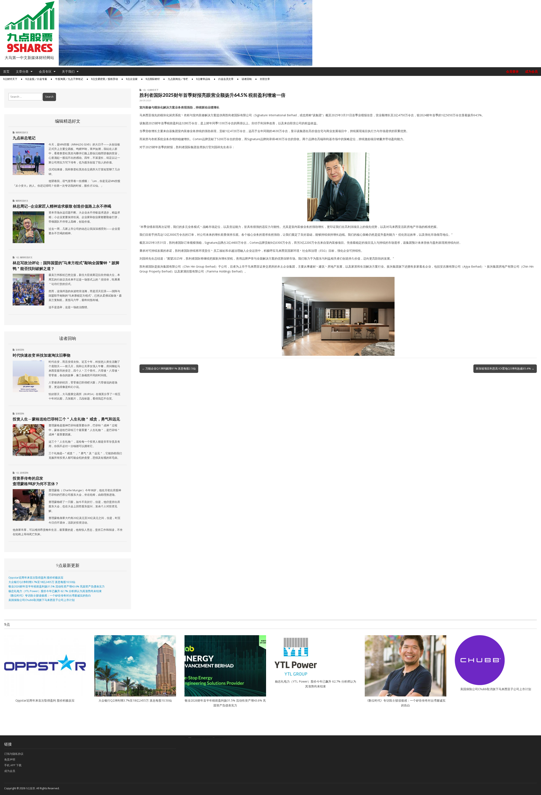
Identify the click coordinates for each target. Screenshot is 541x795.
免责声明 (9, 759)
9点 (144, 90)
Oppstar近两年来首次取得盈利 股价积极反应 (35, 577)
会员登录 (512, 71)
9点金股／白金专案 (36, 79)
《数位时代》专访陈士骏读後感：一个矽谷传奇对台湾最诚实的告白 (49, 595)
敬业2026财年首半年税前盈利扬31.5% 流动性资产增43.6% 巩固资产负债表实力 (56, 586)
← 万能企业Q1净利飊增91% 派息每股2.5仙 (169, 368)
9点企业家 (132, 79)
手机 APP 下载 (13, 765)
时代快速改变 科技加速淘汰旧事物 (41, 355)
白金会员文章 (226, 79)
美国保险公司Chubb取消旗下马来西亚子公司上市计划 (41, 600)
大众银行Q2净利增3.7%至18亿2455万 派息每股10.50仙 (41, 582)
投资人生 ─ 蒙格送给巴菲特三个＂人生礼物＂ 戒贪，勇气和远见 (66, 419)
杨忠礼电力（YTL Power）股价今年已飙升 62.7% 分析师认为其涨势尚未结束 (55, 591)
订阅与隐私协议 (13, 754)
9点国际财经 (153, 79)
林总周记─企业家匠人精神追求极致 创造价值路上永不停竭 (62, 206)
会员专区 (45, 71)
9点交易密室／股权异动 (104, 79)
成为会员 (531, 71)
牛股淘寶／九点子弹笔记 (69, 79)
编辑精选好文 (22, 132)
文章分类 (22, 71)
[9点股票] (29, 26)
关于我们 (68, 71)
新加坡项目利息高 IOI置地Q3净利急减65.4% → (505, 368)
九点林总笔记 (24, 137)
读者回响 (247, 79)
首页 (6, 71)
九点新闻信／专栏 (178, 79)
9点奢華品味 (203, 79)
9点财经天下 (10, 79)
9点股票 (30, 788)
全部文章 (265, 79)
